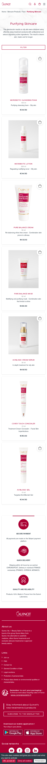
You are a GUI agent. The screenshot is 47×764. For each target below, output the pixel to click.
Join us (6, 657)
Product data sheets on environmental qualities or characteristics (22, 680)
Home (4, 11)
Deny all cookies (24, 761)
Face (24, 11)
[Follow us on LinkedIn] (35, 750)
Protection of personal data (13, 676)
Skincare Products (14, 11)
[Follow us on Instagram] (27, 750)
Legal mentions (9, 672)
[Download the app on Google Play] (13, 732)
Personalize (40, 761)
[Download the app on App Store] (33, 732)
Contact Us (8, 665)
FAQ (5, 661)
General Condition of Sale (13, 668)
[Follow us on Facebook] (19, 750)
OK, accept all (8, 761)
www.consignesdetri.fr (21, 695)
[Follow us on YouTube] (11, 750)
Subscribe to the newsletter (24, 714)
